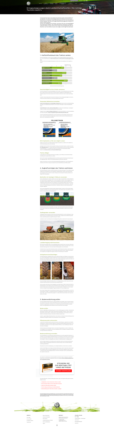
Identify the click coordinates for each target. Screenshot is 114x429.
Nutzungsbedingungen (78, 421)
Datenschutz (77, 419)
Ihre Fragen (28, 417)
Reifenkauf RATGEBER (46, 417)
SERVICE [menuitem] (40, 3)
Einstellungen (83, 418)
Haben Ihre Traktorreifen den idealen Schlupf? (48, 385)
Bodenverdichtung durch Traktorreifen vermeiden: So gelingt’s (51, 388)
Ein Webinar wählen (30, 420)
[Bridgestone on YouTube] (86, 0)
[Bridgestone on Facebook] (85, 0)
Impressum (76, 423)
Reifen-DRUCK (45, 418)
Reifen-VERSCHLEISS (46, 415)
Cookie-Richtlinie (77, 418)
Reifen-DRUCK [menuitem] (56, 3)
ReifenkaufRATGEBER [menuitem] (51, 3)
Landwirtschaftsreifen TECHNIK (48, 420)
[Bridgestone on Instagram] (84, 0)
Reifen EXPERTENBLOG (46, 421)
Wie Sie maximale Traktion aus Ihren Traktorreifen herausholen (51, 383)
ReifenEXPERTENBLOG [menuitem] (70, 3)
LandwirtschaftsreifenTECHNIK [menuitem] (62, 3)
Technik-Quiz (29, 422)
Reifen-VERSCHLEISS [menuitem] (46, 3)
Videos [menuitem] (76, 3)
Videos (44, 423)
